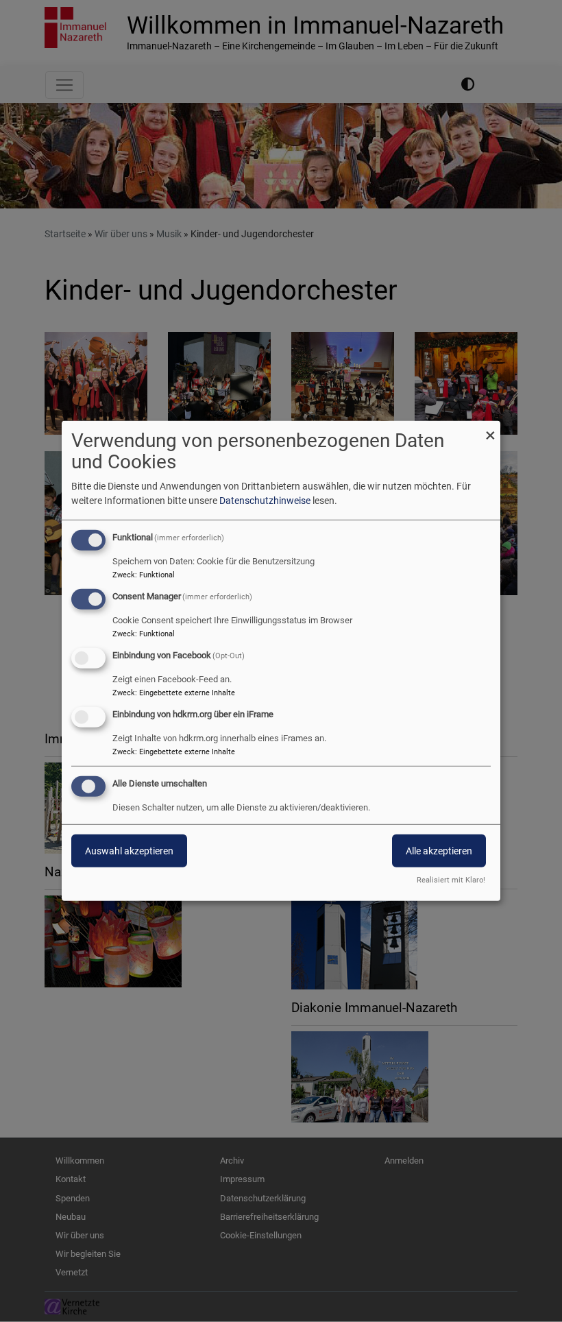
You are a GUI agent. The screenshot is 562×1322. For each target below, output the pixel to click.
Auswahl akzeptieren (129, 850)
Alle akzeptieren (439, 850)
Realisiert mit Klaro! (451, 880)
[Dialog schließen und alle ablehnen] (490, 429)
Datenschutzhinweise (264, 500)
